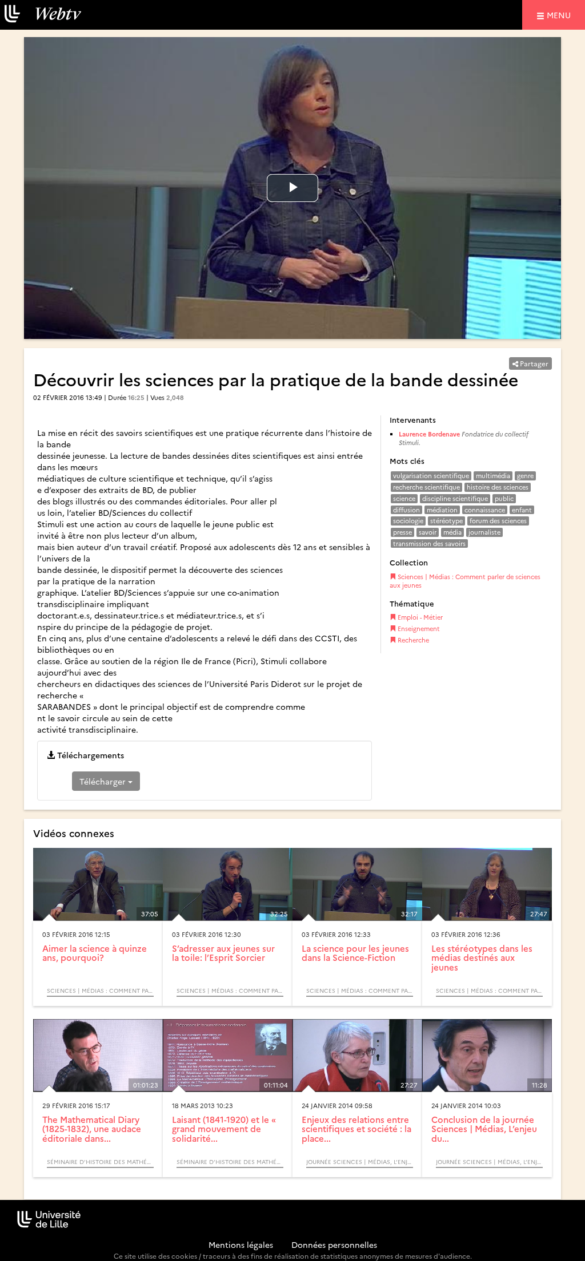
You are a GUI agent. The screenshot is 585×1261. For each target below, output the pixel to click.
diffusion (406, 510)
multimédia (493, 475)
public (504, 498)
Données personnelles (334, 1244)
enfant (522, 510)
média (452, 532)
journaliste (484, 532)
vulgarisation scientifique (431, 475)
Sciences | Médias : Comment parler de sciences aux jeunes (465, 581)
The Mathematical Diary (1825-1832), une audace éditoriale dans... (91, 1128)
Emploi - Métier (419, 617)
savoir (427, 532)
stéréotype (446, 520)
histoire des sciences (497, 487)
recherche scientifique (426, 487)
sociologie (408, 520)
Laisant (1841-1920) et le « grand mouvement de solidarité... (224, 1128)
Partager (533, 363)
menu (560, 15)
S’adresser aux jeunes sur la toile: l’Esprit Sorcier (223, 953)
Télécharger (103, 781)
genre (525, 475)
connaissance (484, 510)
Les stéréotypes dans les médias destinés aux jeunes (481, 957)
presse (402, 532)
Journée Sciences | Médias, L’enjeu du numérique (359, 1162)
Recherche (412, 640)
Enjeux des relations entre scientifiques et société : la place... (356, 1128)
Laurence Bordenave (429, 434)
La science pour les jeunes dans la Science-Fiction (355, 953)
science (404, 498)
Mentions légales (241, 1244)
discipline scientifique (455, 498)
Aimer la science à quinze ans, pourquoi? (94, 953)
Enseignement (418, 628)
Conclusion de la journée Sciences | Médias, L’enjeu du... (484, 1128)
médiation (442, 510)
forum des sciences (498, 520)
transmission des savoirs (429, 543)
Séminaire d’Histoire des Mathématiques (100, 1162)
